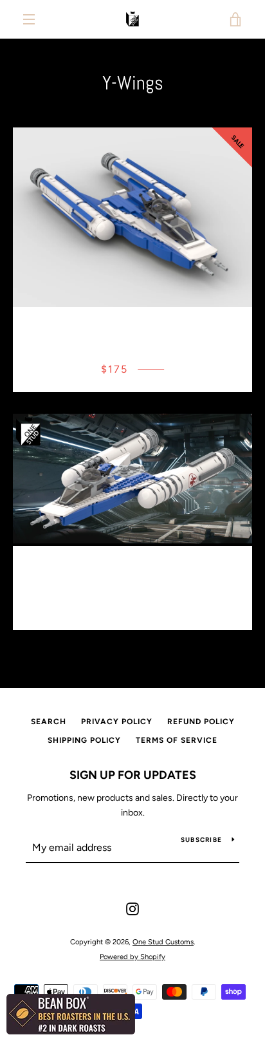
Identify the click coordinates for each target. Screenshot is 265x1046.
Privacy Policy (116, 721)
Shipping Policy (84, 740)
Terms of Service (176, 740)
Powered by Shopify (132, 956)
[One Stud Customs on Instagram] (132, 908)
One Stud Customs (163, 941)
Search (48, 721)
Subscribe (201, 840)
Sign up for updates (132, 775)
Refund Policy (201, 721)
